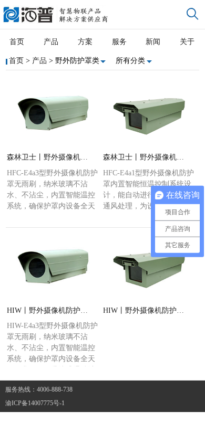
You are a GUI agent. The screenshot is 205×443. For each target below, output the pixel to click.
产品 (51, 42)
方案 (85, 42)
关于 (187, 42)
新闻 (153, 42)
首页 (16, 42)
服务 (119, 42)
